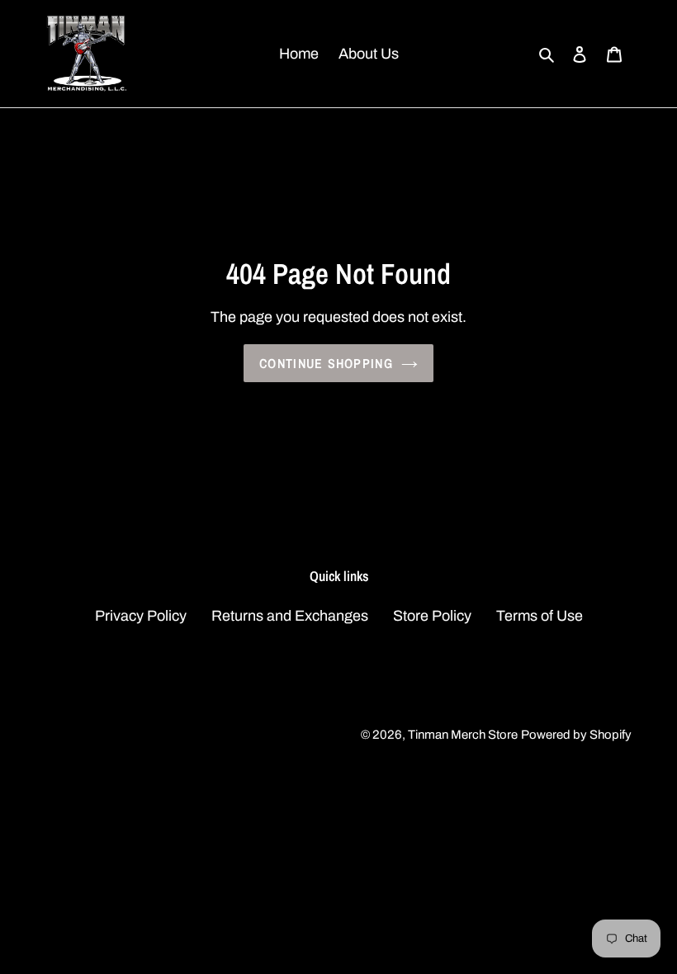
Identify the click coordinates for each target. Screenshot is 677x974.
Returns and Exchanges (289, 616)
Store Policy (432, 616)
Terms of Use (539, 616)
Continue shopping (326, 363)
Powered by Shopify (576, 734)
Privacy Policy (141, 616)
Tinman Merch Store (463, 734)
